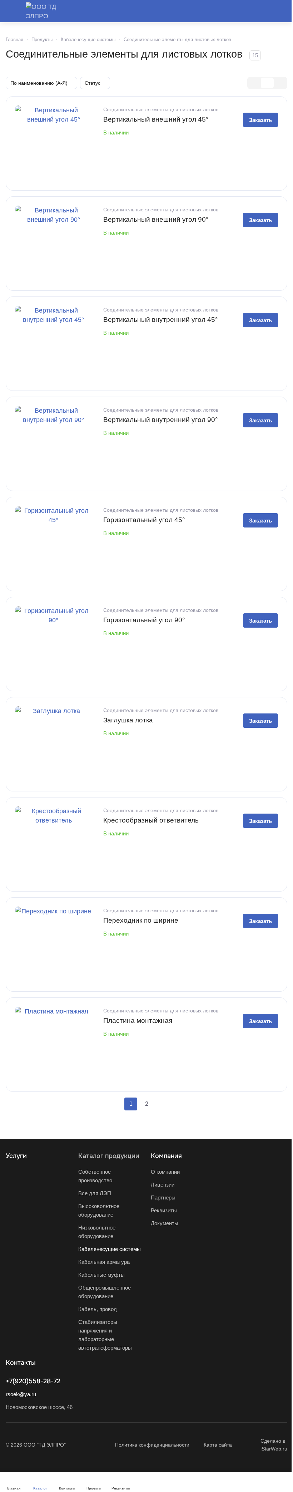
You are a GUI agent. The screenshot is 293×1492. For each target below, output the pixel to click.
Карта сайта (218, 1445)
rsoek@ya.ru (21, 1394)
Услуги (16, 1156)
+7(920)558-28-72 (33, 1381)
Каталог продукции (108, 1156)
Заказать (260, 120)
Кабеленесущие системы (109, 1249)
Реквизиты (164, 1210)
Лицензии (162, 1185)
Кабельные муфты (101, 1275)
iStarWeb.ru (273, 1449)
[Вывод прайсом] (280, 83)
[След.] (162, 1104)
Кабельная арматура (104, 1262)
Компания (166, 1156)
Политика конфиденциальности (152, 1445)
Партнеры (163, 1197)
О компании (165, 1172)
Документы (164, 1223)
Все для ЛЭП (94, 1193)
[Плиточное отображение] (254, 83)
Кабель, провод (97, 1309)
